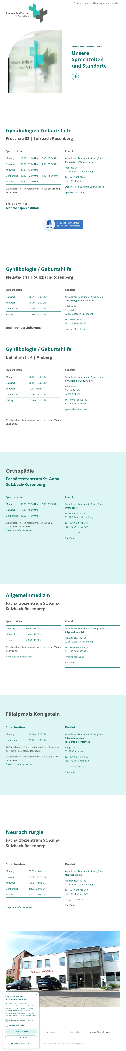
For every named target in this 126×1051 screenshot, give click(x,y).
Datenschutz (75, 1032)
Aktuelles (78, 3)
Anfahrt (71, 538)
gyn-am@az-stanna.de (76, 409)
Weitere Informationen (20, 530)
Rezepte (114, 3)
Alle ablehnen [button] (21, 1038)
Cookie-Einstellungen (100, 1032)
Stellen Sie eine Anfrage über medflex (84, 186)
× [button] (37, 995)
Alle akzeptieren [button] (21, 1031)
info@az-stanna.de (74, 532)
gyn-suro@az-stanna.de (77, 329)
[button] (21, 1044)
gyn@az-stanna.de (74, 192)
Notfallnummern (101, 3)
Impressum (50, 1032)
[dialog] (20, 1020)
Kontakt (87, 3)
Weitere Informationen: (20, 907)
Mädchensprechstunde (23, 208)
